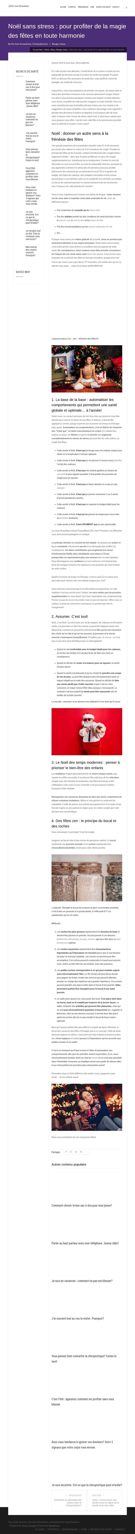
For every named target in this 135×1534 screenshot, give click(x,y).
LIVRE (92, 7)
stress (95, 1058)
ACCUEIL (63, 7)
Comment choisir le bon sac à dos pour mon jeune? (33, 85)
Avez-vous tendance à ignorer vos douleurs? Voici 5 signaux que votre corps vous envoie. (33, 195)
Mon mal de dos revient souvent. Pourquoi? (31, 251)
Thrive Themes (29, 1526)
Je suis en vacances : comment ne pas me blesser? (32, 119)
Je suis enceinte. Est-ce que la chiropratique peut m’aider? (32, 217)
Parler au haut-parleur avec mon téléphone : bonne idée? (33, 101)
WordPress (54, 1526)
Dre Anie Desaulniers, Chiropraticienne (29, 44)
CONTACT (116, 7)
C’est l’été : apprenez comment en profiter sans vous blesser (32, 174)
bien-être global (95, 254)
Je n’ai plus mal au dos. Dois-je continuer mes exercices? (33, 234)
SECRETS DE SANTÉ (103, 7)
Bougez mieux (59, 44)
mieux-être (94, 210)
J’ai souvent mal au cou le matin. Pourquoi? (32, 137)
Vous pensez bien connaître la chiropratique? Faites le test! (33, 155)
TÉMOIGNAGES (83, 7)
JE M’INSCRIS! (86, 326)
